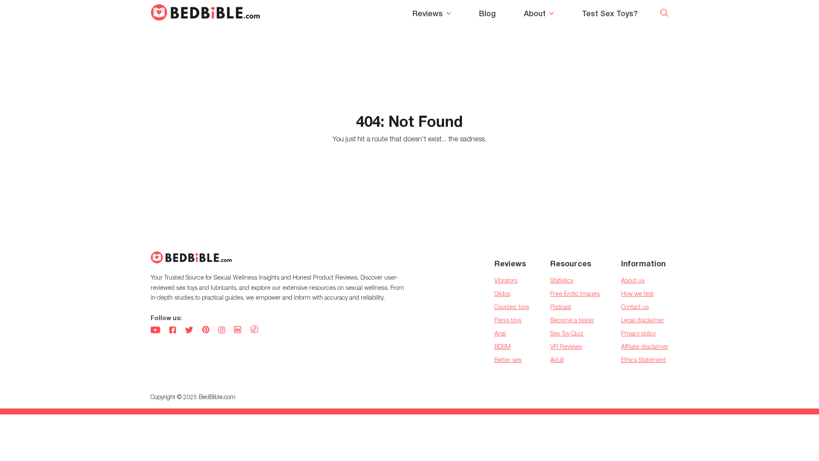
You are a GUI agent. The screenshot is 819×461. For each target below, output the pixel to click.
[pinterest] (205, 331)
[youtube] (155, 331)
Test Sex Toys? (610, 13)
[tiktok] (254, 330)
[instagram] (221, 331)
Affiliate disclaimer (644, 346)
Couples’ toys (511, 306)
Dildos (502, 293)
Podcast (560, 306)
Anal (500, 333)
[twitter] (189, 331)
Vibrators (505, 280)
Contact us (635, 306)
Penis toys (507, 320)
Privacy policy (638, 333)
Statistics (561, 280)
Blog (487, 13)
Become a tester (572, 320)
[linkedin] (237, 331)
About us (633, 280)
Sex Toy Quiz (567, 333)
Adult (557, 359)
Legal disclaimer (642, 320)
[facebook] (172, 331)
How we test (637, 293)
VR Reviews (566, 346)
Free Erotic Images (575, 293)
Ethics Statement (643, 359)
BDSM (502, 346)
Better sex (508, 359)
